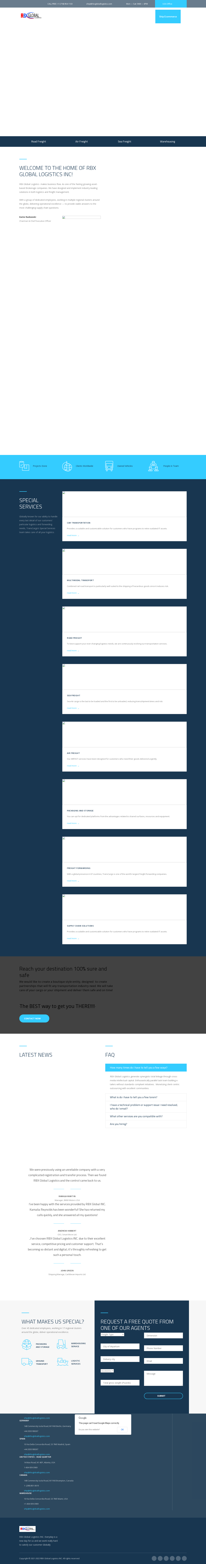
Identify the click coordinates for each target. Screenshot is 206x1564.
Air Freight (73, 753)
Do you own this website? (89, 1430)
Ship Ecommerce (168, 16)
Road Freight (74, 637)
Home (70, 16)
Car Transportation (78, 522)
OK (122, 1429)
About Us (89, 16)
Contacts (123, 16)
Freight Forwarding (78, 868)
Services (106, 16)
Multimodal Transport (80, 580)
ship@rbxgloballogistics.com (37, 1418)
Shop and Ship (143, 16)
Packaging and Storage (80, 810)
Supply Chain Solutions (80, 925)
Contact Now (32, 1018)
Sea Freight (73, 695)
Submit (161, 1395)
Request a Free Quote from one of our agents (137, 1324)
